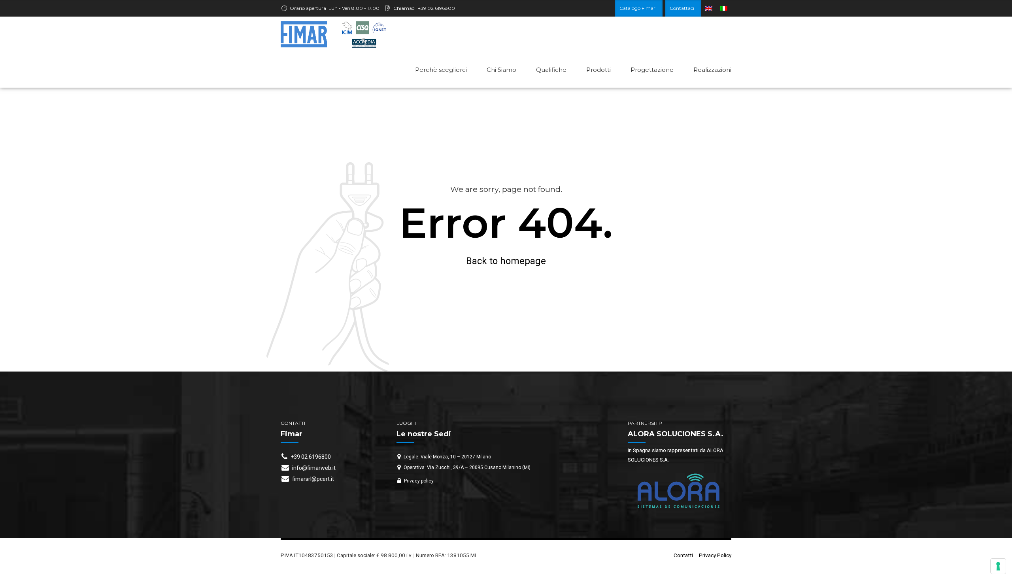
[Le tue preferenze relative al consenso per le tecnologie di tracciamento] (998, 566)
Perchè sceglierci (441, 69)
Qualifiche (551, 69)
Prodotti (598, 69)
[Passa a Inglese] (708, 8)
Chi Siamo (501, 69)
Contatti (683, 555)
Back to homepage (506, 261)
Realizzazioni (712, 69)
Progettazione (652, 69)
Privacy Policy (715, 555)
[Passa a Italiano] (723, 8)
